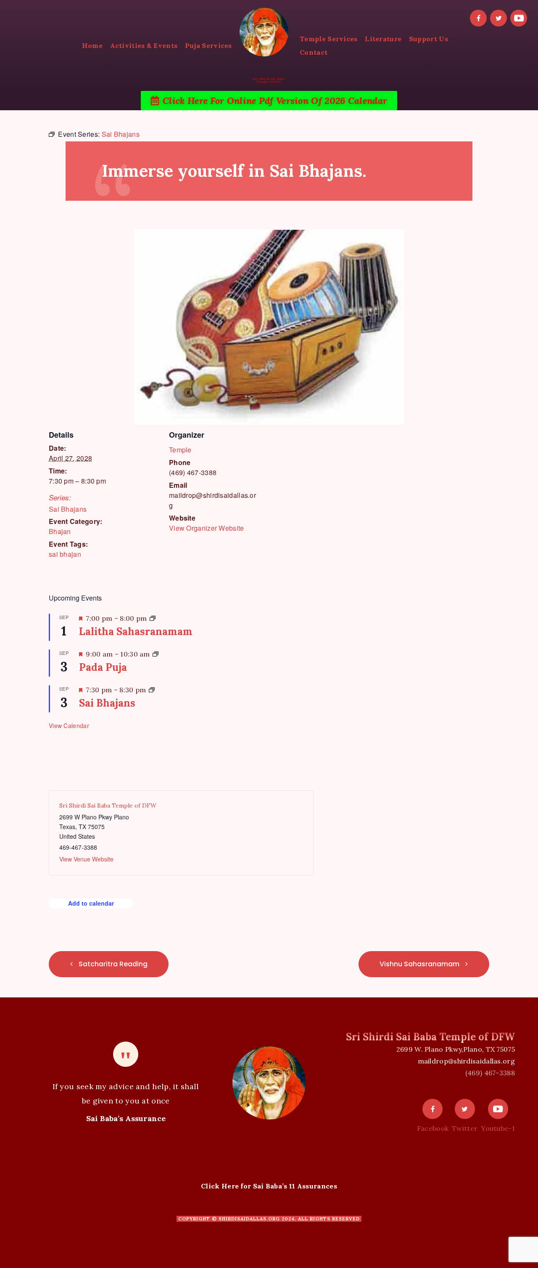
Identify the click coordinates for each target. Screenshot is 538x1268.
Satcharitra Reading (112, 964)
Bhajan (60, 531)
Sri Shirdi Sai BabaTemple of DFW (269, 80)
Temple (180, 450)
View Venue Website (86, 859)
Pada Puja (103, 667)
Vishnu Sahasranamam (420, 964)
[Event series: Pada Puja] (155, 654)
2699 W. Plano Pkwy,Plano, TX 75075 (455, 1049)
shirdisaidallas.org (249, 1219)
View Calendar (69, 725)
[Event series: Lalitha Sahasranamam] (153, 618)
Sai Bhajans (68, 509)
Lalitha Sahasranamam (136, 631)
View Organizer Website (206, 528)
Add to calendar (91, 903)
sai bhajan (65, 554)
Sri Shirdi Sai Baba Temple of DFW (107, 805)
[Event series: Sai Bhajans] (152, 690)
